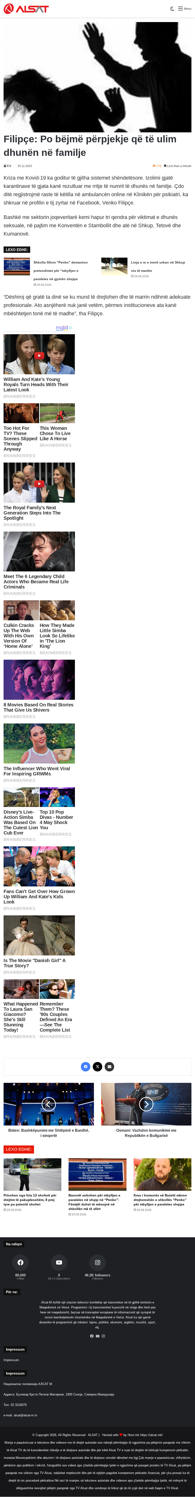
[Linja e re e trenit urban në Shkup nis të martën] (114, 266)
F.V (9, 166)
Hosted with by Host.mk (120, 1435)
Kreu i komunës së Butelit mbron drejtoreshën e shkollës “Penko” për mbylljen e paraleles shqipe (160, 1199)
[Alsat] (26, 8)
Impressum (11, 1360)
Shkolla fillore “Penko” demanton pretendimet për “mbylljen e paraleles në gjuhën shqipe (61, 270)
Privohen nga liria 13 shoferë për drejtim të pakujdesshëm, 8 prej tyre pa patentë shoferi (30, 1199)
